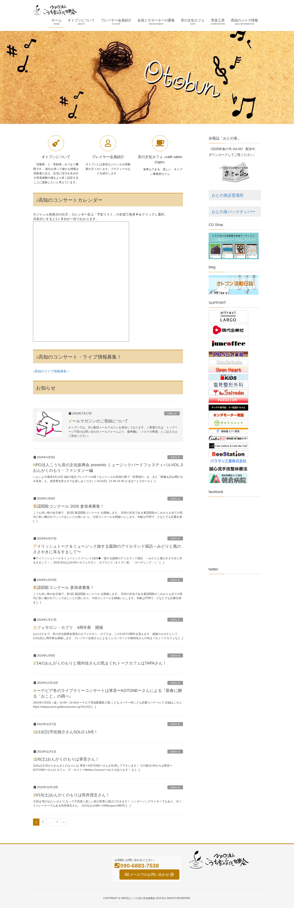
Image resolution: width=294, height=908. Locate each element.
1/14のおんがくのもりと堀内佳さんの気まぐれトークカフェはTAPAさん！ (100, 663)
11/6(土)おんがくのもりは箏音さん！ (66, 759)
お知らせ (172, 413)
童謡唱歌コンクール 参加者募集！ (63, 587)
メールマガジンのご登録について (98, 421)
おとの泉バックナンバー (234, 211)
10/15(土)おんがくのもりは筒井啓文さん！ (71, 795)
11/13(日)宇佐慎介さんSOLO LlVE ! (64, 732)
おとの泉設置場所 (228, 195)
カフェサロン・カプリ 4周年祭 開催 (68, 627)
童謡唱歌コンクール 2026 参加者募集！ (68, 506)
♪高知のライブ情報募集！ (51, 371)
